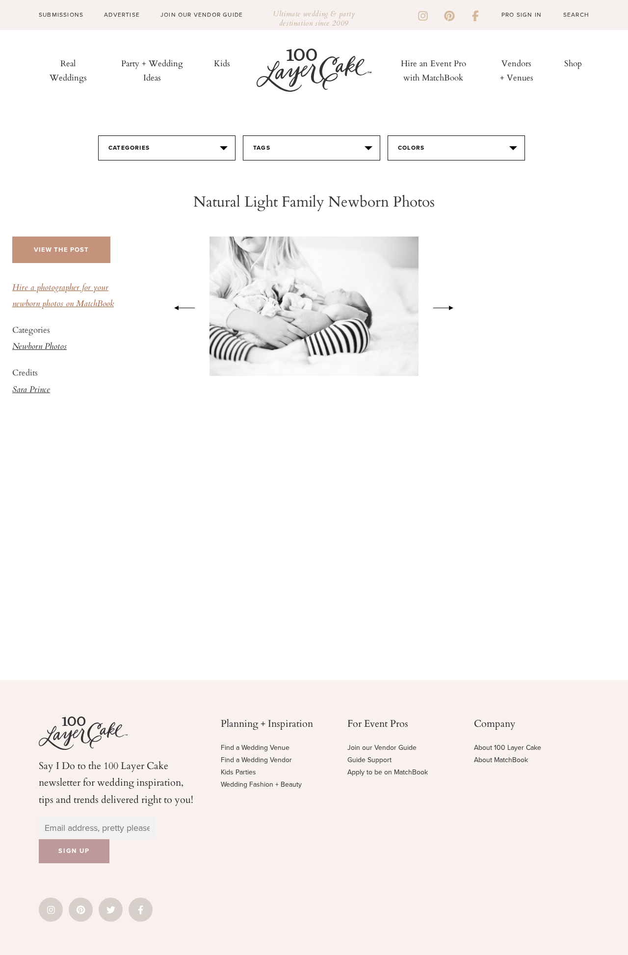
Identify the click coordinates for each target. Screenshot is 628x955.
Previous (179, 306)
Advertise (122, 14)
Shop (573, 63)
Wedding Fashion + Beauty (261, 784)
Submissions (61, 14)
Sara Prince (31, 390)
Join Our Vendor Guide (201, 14)
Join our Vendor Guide (382, 747)
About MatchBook (501, 760)
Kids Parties (238, 772)
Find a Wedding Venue (255, 747)
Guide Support (369, 760)
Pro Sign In (521, 14)
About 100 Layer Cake (507, 747)
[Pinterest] (449, 14)
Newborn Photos (39, 347)
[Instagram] (423, 14)
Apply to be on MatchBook (387, 772)
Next (448, 306)
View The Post (61, 250)
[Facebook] (475, 14)
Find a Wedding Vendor (256, 760)
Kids (222, 63)
